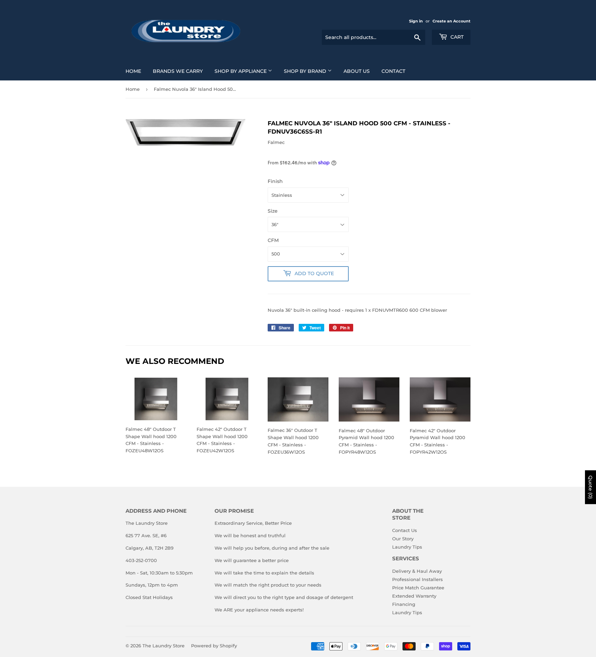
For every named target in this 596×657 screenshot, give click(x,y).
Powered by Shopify (214, 645)
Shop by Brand (306, 71)
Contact (393, 71)
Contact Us (404, 530)
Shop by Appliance (241, 71)
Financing (403, 604)
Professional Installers (417, 579)
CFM (273, 240)
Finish (275, 181)
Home (133, 71)
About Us (357, 71)
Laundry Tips (407, 547)
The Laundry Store (163, 645)
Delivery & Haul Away (417, 571)
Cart (456, 37)
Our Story (403, 538)
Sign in (416, 21)
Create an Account (451, 21)
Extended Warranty (414, 596)
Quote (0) (590, 487)
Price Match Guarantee (418, 587)
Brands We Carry (178, 71)
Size (273, 211)
